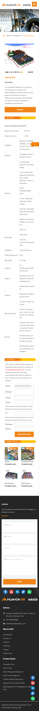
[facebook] (5, 592)
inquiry (20, 110)
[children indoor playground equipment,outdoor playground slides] (16, 4)
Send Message (24, 434)
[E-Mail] (23, 592)
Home (8, 35)
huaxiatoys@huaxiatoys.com (14, 370)
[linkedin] (17, 592)
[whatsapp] (29, 592)
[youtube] (11, 592)
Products (17, 35)
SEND (19, 582)
